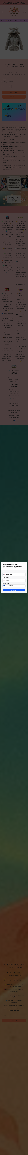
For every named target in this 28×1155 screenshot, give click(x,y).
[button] (14, 574)
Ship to (6, 572)
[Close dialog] (26, 563)
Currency (6, 583)
